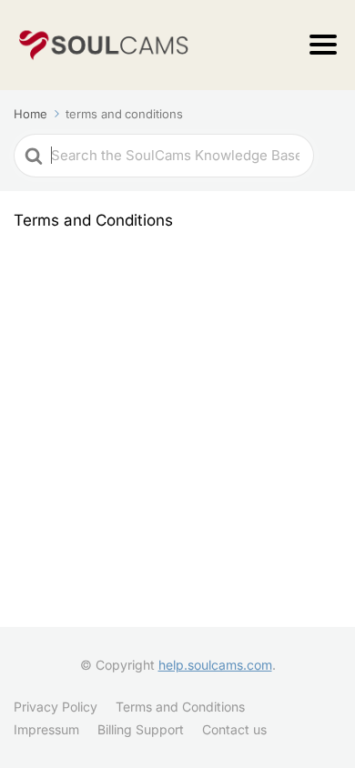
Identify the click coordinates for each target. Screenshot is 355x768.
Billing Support (140, 729)
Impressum (46, 729)
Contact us (234, 729)
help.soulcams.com (215, 664)
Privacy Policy (55, 706)
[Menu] (323, 45)
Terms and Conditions (180, 706)
